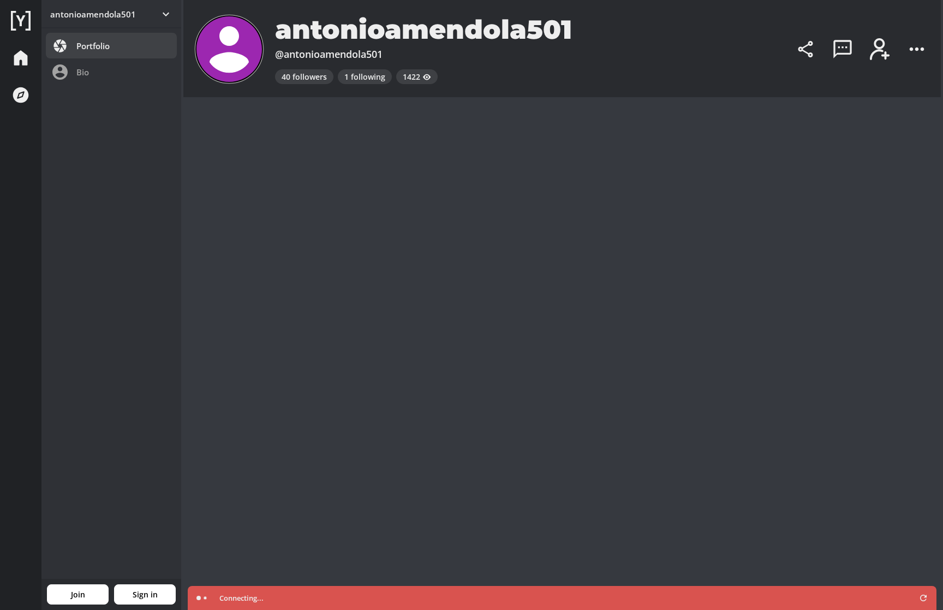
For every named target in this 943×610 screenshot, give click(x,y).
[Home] (20, 20)
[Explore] (20, 95)
